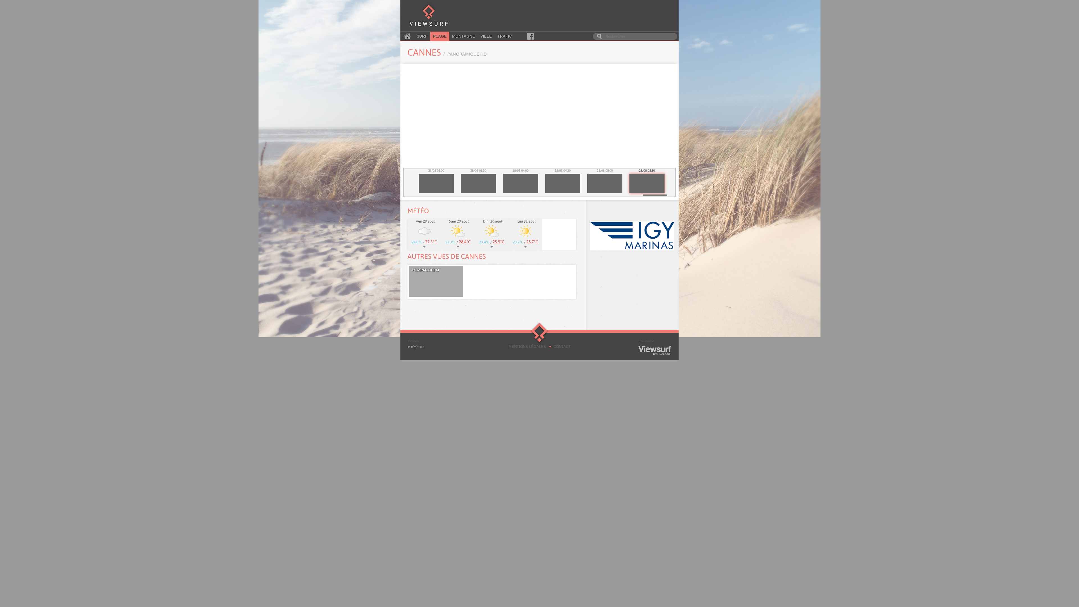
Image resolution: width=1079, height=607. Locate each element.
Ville (486, 36)
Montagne (463, 36)
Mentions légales (527, 347)
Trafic (504, 36)
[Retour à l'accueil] (429, 16)
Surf (422, 36)
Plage (439, 36)
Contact (562, 347)
